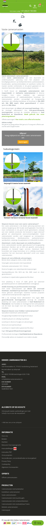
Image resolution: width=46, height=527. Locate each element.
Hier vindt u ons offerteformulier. (28, 119)
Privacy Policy (6, 461)
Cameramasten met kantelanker (13, 489)
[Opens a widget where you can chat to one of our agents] (37, 523)
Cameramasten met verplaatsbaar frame (16, 504)
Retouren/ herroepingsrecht (11, 445)
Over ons (5, 436)
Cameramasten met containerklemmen (15, 501)
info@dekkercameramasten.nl (12, 379)
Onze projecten (7, 455)
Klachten (5, 442)
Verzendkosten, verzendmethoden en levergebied (19, 458)
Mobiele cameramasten (10, 507)
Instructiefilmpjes (7, 448)
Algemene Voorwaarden (10, 467)
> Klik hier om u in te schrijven (12, 422)
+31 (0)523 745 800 (28, 11)
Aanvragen (23, 142)
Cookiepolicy (6, 464)
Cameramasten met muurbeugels (13, 498)
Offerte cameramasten (9, 477)
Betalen (4, 439)
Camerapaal (6, 510)
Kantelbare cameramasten (11, 492)
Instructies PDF (7, 452)
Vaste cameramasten (9, 495)
